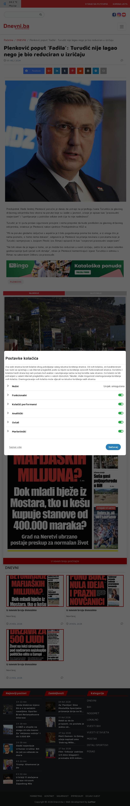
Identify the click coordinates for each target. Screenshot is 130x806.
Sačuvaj (113, 447)
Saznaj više (15, 447)
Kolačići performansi (24, 404)
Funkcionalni (19, 395)
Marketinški (19, 431)
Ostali (15, 422)
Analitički (17, 413)
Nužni (15, 386)
